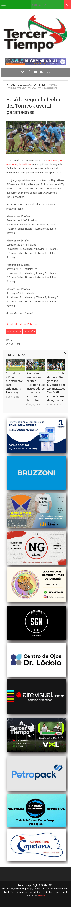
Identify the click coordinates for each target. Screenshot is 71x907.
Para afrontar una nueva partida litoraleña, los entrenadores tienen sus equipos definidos (35, 386)
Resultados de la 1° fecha (21, 324)
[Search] (67, 4)
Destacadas (25, 84)
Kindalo (41, 895)
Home (12, 84)
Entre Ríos (39, 84)
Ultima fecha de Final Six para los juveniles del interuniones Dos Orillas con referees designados (56, 386)
